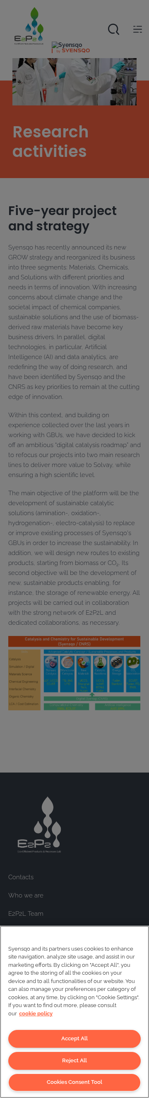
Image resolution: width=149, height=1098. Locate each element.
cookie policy (36, 1013)
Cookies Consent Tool (74, 1082)
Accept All (74, 1038)
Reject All (74, 1060)
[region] (74, 1012)
